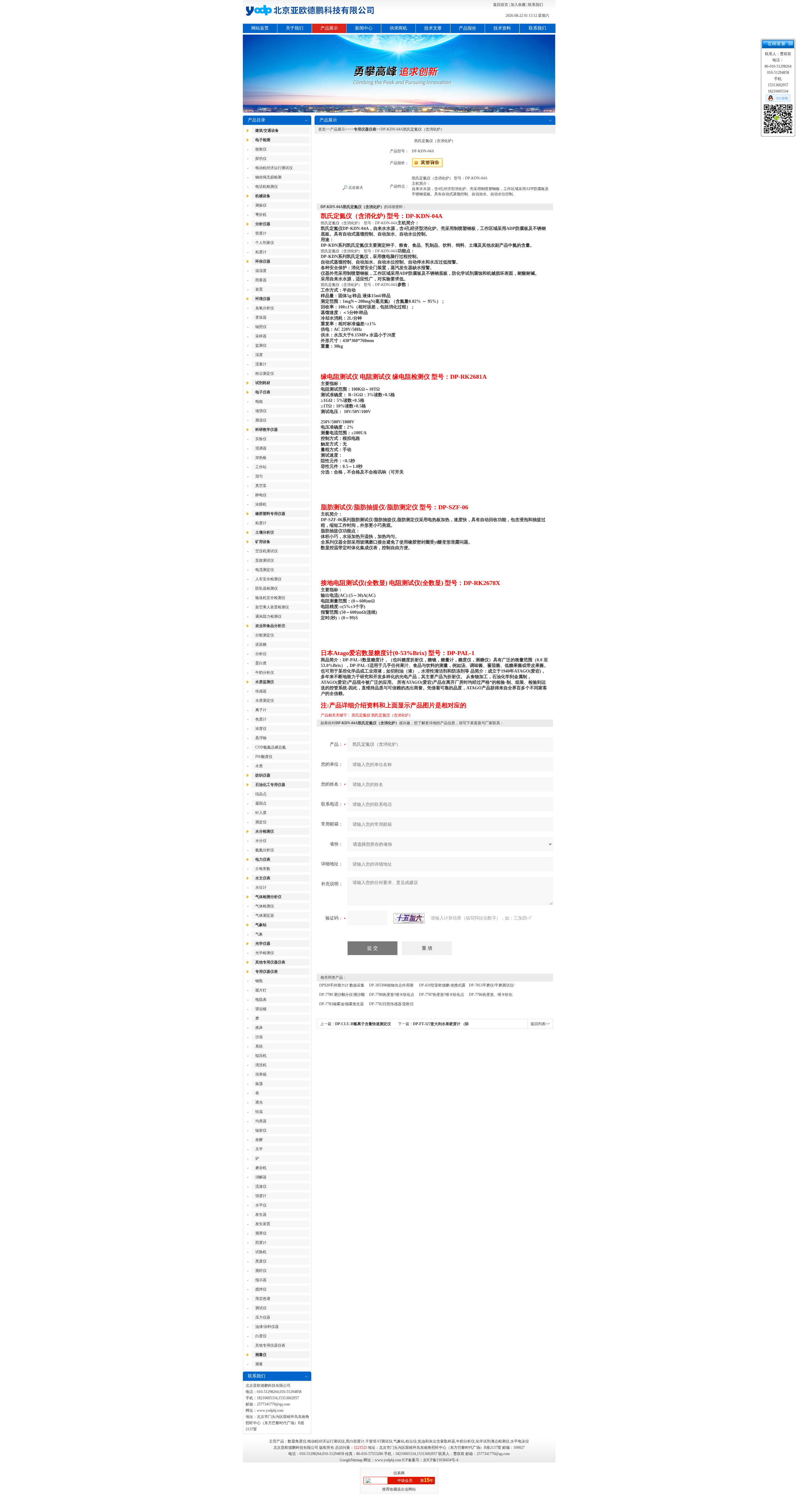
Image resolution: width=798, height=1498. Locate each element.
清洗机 (261, 1065)
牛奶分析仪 (264, 672)
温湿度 (261, 271)
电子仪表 (262, 392)
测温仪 (261, 420)
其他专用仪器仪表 (270, 962)
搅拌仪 (261, 1289)
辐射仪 (261, 1130)
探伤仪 (261, 158)
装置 (259, 289)
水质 (259, 766)
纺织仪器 (262, 775)
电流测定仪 (264, 570)
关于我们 (294, 28)
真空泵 (261, 485)
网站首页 (260, 28)
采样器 (261, 336)
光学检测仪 (264, 953)
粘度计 (261, 252)
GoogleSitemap (351, 1460)
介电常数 (262, 869)
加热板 (261, 457)
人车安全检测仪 (268, 579)
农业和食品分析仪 (270, 626)
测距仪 (261, 1270)
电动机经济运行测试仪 (274, 168)
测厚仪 (261, 1233)
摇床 (259, 1027)
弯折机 (261, 214)
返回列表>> (540, 1024)
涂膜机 (261, 504)
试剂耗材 (262, 383)
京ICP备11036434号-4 (440, 1460)
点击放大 (355, 187)
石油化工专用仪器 (270, 784)
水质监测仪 (264, 682)
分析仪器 (262, 224)
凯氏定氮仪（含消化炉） (391, 715)
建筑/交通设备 (267, 130)
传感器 (261, 691)
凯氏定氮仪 (361, 715)
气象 (259, 934)
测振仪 (261, 205)
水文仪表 (262, 878)
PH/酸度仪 (263, 756)
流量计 (261, 364)
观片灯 (261, 990)
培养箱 (261, 1074)
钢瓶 (259, 981)
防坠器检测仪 (266, 588)
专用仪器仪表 (266, 971)
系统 (259, 1046)
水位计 (261, 887)
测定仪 (261, 822)
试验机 (261, 1252)
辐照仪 (261, 327)
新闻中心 (364, 28)
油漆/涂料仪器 (267, 1326)
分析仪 (261, 654)
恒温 (259, 1112)
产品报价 (467, 28)
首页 (322, 129)
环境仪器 (262, 299)
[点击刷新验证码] (409, 918)
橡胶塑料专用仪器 (270, 513)
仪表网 (399, 1473)
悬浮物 (261, 738)
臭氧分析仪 (264, 308)
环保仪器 (262, 261)
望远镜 (261, 1009)
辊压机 (261, 1055)
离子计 (261, 710)
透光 (259, 1102)
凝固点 (261, 803)
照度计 (261, 1242)
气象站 (261, 925)
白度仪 (261, 1336)
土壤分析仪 (264, 532)
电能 (259, 401)
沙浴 (259, 1037)
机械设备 (262, 196)
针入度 (261, 813)
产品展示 (329, 28)
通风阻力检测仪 (268, 616)
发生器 (261, 1214)
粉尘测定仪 (264, 373)
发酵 (259, 1140)
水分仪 (261, 841)
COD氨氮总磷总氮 (270, 747)
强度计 (261, 1196)
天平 (259, 1149)
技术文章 (433, 28)
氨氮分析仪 (264, 850)
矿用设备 (262, 542)
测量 (259, 1364)
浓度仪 (261, 728)
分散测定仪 (264, 635)
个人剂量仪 (264, 242)
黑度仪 (261, 1261)
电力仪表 (262, 859)
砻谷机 (261, 1168)
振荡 (259, 1084)
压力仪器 (262, 1317)
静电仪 (261, 495)
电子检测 (262, 140)
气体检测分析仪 (268, 897)
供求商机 (398, 28)
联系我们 (535, 4)
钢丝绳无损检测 (268, 177)
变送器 (261, 317)
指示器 (261, 1280)
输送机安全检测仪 (270, 598)
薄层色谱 (262, 1298)
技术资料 (502, 28)
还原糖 (261, 644)
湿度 (259, 355)
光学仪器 (262, 943)
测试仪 (261, 1308)
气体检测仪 (264, 906)
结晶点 (261, 794)
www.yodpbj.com (270, 1410)
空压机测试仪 (266, 551)
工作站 (261, 467)
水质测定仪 (264, 700)
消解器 (261, 1177)
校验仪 (261, 149)
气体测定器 (264, 915)
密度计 (261, 233)
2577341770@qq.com (273, 1404)
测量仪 (261, 1355)
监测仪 (261, 345)
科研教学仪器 (266, 429)
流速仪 (261, 1186)
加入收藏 (518, 4)
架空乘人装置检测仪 (272, 607)
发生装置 (262, 1224)
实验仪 (261, 439)
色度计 (261, 719)
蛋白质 (261, 663)
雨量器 (261, 280)
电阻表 (261, 999)
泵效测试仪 (264, 560)
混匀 (259, 476)
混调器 (261, 448)
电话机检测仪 (266, 186)
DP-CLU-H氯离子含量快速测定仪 (363, 1024)
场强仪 (261, 411)
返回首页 (500, 4)
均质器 (261, 1121)
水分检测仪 (264, 831)
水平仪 (261, 1205)
